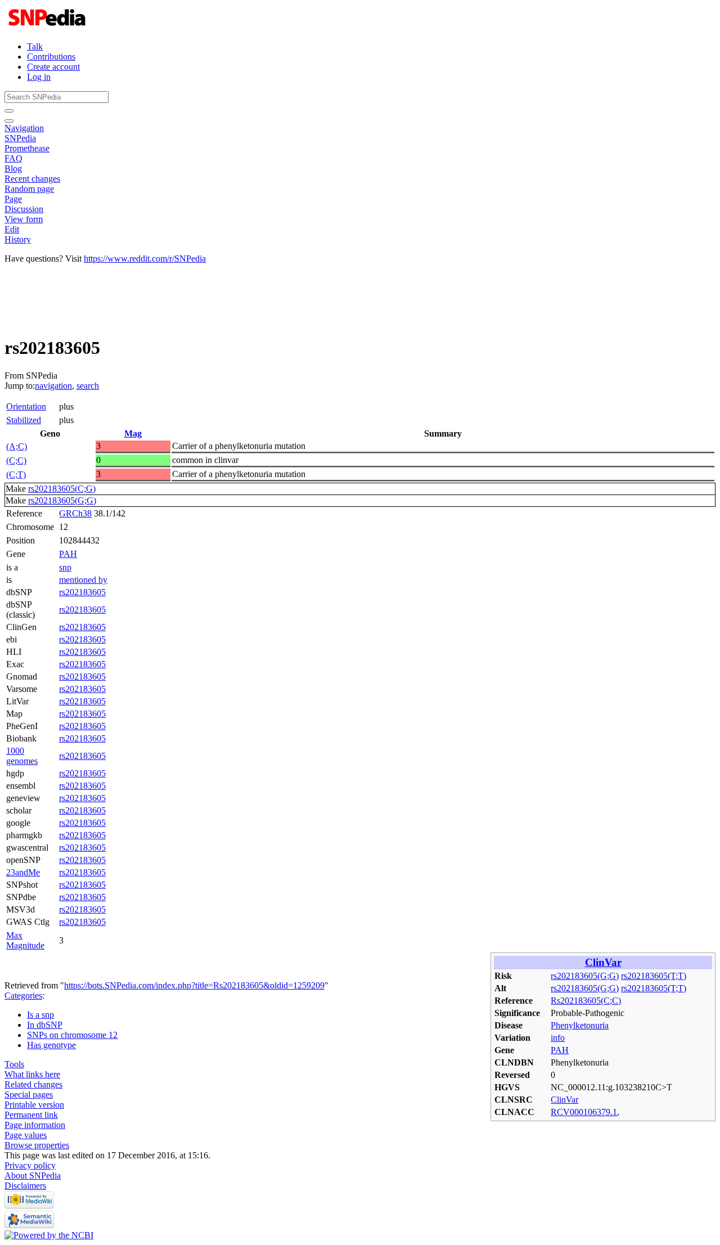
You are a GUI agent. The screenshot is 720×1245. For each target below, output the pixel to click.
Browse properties (36, 1145)
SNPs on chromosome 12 (72, 1035)
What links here (32, 1074)
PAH (68, 554)
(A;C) (16, 446)
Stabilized (23, 420)
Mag (133, 433)
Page (13, 199)
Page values (25, 1135)
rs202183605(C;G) (62, 488)
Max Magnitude (25, 940)
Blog (13, 168)
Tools (14, 1064)
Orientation (26, 406)
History (17, 239)
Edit (11, 229)
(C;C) (16, 460)
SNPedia (20, 138)
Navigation (24, 128)
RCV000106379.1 (584, 1112)
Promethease (27, 148)
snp (65, 567)
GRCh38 (75, 513)
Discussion (23, 209)
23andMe (23, 872)
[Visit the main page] (48, 27)
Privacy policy (30, 1165)
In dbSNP (44, 1025)
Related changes (33, 1084)
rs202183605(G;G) (62, 500)
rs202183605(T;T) (653, 976)
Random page (29, 189)
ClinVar (603, 962)
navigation (53, 385)
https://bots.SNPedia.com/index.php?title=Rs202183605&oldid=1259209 (194, 985)
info (558, 1037)
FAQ (13, 158)
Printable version (34, 1104)
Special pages (28, 1094)
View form (23, 219)
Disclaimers (25, 1185)
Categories (23, 995)
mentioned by (83, 580)
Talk (35, 46)
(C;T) (16, 474)
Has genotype (51, 1045)
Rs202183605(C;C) (586, 1000)
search (87, 385)
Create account (53, 66)
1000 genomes (22, 756)
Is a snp (40, 1014)
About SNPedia (32, 1175)
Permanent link (31, 1115)
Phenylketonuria (580, 1025)
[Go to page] (9, 111)
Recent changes (32, 178)
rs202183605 (82, 592)
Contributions (51, 56)
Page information (34, 1125)
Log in (39, 77)
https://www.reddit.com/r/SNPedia (145, 258)
